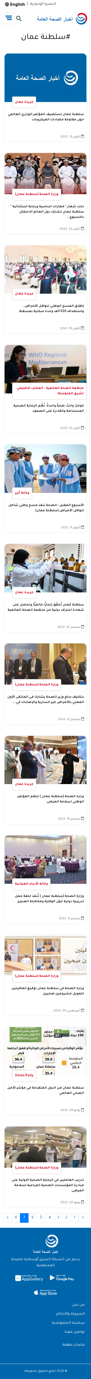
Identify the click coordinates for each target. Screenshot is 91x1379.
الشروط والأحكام (70, 1314)
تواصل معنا (74, 1332)
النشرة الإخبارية (42, 4)
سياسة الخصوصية (68, 1323)
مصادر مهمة (73, 1345)
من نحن (78, 1305)
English (17, 4)
